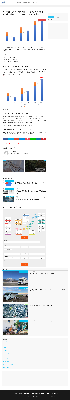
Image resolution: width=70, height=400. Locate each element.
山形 (40, 222)
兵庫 (17, 222)
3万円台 (24, 253)
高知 (20, 233)
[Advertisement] (35, 378)
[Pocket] (27, 139)
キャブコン (8, 246)
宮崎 (9, 228)
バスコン (32, 246)
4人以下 (8, 258)
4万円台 (32, 253)
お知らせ (29, 2)
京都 (20, 221)
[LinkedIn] (38, 139)
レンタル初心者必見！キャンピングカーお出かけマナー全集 (41, 321)
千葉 (40, 229)
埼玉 (40, 228)
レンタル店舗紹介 (6, 367)
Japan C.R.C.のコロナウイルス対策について (12, 61)
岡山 (6, 221)
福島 (43, 222)
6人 (24, 258)
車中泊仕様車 (8, 249)
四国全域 (19, 230)
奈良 (20, 222)
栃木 (40, 231)
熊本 (6, 229)
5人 (16, 258)
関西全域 (18, 219)
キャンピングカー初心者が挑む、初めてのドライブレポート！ (41, 305)
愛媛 (17, 232)
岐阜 (30, 233)
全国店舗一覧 (25, 2)
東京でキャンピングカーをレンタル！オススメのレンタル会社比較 (42, 273)
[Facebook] (5, 139)
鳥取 (9, 219)
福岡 (6, 226)
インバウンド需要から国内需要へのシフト (12, 57)
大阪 (17, 221)
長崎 (9, 226)
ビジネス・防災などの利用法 (8, 364)
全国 (41, 213)
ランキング (13, 2)
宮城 (40, 221)
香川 (20, 232)
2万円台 (16, 253)
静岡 (34, 232)
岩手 (43, 219)
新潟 (24, 216)
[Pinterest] (43, 139)
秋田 (43, 221)
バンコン (16, 246)
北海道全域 (41, 215)
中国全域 (8, 217)
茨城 (43, 228)
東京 (40, 226)
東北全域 (41, 217)
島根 (9, 221)
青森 (40, 219)
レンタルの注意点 (6, 361)
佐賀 (6, 228)
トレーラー (41, 246)
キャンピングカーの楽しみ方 (9, 196)
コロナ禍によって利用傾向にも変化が (11, 59)
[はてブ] (22, 139)
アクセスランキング (27, 393)
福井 (24, 223)
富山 (24, 221)
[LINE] (33, 139)
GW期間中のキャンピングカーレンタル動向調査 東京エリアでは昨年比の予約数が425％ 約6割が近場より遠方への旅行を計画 (30, 198)
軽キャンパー (24, 246)
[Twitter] (11, 139)
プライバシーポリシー (54, 393)
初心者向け (26, 304)
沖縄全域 (8, 233)
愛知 (30, 232)
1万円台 (8, 253)
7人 (32, 258)
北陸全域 (26, 220)
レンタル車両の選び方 (7, 353)
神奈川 (43, 226)
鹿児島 (9, 229)
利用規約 (47, 393)
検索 (25, 237)
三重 (34, 233)
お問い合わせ (34, 2)
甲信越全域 (26, 214)
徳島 (17, 233)
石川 (27, 221)
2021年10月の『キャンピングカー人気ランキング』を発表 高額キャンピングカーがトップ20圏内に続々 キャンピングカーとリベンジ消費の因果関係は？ (30, 191)
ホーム (9, 2)
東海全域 (32, 230)
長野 (27, 216)
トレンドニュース (6, 344)
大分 (6, 231)
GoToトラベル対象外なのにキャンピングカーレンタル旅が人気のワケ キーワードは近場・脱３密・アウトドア (48, 290)
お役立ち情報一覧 (18, 393)
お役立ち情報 (18, 2)
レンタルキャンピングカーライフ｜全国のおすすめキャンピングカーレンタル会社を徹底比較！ (38, 396)
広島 (6, 219)
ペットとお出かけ (6, 358)
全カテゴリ (5, 341)
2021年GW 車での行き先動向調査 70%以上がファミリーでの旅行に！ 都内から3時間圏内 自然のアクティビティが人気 (30, 183)
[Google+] (16, 139)
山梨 (24, 217)
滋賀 (17, 224)
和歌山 (20, 224)
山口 (6, 222)
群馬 (43, 229)
